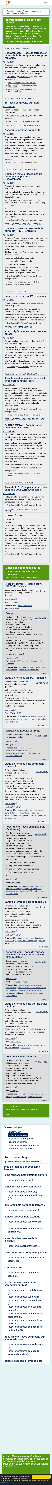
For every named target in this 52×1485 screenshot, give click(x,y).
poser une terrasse (12, 608)
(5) (25, 1322)
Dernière (9, 1112)
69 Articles (22, 323)
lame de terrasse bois (14, 813)
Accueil (7, 1456)
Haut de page (42, 673)
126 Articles (23, 220)
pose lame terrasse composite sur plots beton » (24, 420)
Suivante (34, 1109)
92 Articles (22, 276)
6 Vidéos (11, 115)
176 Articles (23, 156)
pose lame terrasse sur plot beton (21, 284)
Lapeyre (14, 1091)
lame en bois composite (34, 813)
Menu (46, 3)
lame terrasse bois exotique (28, 938)
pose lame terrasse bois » (17, 49)
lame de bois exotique (14, 722)
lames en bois (25, 1048)
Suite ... (35, 38)
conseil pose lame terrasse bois (28, 1045)
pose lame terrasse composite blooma (23, 162)
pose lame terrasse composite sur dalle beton (24, 475)
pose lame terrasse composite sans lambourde (22, 86)
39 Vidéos (11, 76)
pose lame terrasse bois (28, 667)
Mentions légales (20, 1456)
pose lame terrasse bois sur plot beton (23, 282)
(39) (23, 1192)
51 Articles (22, 554)
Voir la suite (10, 599)
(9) (25, 1346)
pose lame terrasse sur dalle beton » (23, 224)
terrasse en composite (14, 756)
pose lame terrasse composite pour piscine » (22, 510)
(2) (21, 1180)
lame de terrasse (19, 1097)
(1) (24, 1223)
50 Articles (22, 468)
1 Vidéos (11, 409)
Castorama (15, 883)
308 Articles (24, 76)
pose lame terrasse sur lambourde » (22, 126)
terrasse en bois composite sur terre (20, 815)
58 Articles (22, 505)
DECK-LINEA (15, 713)
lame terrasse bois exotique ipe (28, 716)
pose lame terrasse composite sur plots (24, 122)
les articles (24, 42)
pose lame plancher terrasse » (20, 483)
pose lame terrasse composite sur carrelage (25, 415)
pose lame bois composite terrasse (22, 83)
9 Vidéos (11, 156)
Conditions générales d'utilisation (22, 1457)
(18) (26, 1197)
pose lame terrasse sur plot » (19, 98)
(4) (23, 1352)
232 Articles (22, 578)
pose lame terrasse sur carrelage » (22, 374)
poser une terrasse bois (29, 670)
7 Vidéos (11, 220)
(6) (24, 1297)
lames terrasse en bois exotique (35, 719)
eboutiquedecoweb (18, 982)
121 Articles (23, 115)
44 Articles (22, 409)
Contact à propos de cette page (19, 1461)
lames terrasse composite (29, 753)
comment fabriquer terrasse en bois (18, 891)
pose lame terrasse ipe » (16, 292)
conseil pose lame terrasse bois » (21, 170)
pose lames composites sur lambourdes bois (25, 990)
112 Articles (23, 366)
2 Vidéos (11, 276)
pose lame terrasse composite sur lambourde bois (21, 90)
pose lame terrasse (25, 606)
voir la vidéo (9, 62)
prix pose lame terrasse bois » (19, 327)
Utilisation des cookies (37, 1459)
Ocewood (14, 602)
